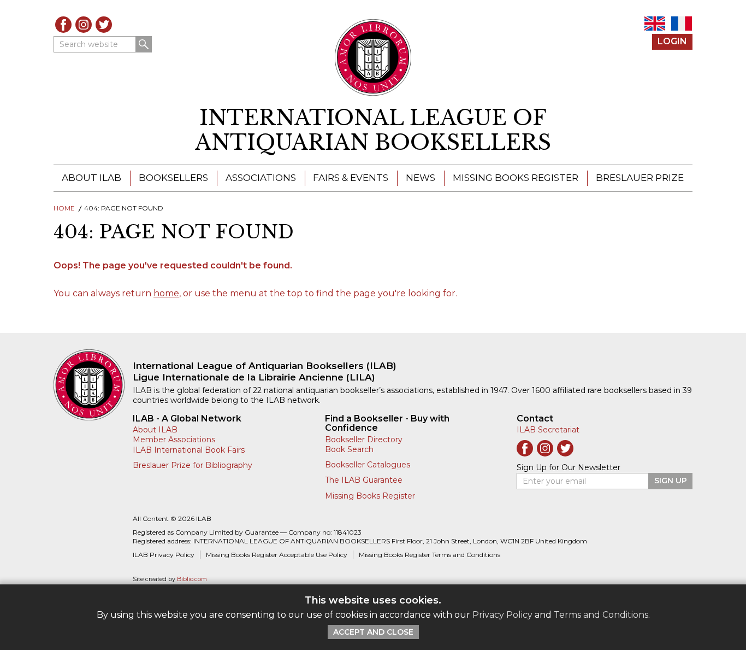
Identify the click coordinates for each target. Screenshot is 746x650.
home (166, 293)
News (420, 177)
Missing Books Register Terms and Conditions (429, 555)
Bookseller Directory (363, 439)
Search (143, 44)
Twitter (104, 24)
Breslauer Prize (640, 177)
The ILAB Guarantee (363, 480)
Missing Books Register (515, 177)
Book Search (349, 449)
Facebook (63, 24)
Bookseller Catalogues (367, 465)
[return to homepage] (93, 384)
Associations (261, 177)
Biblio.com (192, 579)
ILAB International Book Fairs (189, 450)
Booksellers (173, 177)
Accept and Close (373, 632)
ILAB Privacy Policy (163, 555)
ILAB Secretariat (548, 430)
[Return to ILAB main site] (373, 57)
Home (64, 208)
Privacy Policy (502, 615)
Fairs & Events (350, 177)
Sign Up (670, 480)
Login (672, 41)
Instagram (83, 24)
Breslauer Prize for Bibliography (192, 465)
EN (654, 23)
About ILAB (91, 177)
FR (681, 23)
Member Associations (174, 439)
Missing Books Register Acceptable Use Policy (276, 555)
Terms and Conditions (601, 615)
